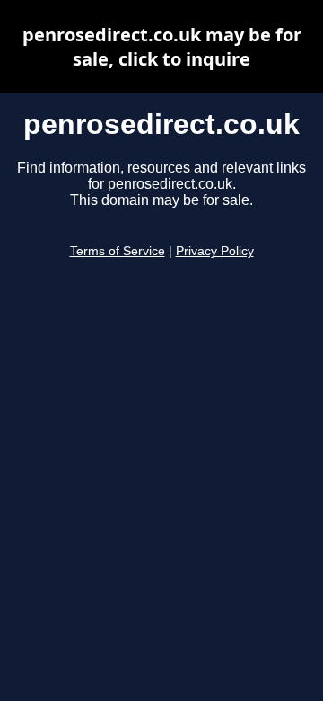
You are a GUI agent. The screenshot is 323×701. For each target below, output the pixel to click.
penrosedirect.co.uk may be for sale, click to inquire (161, 46)
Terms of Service (117, 251)
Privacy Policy (215, 251)
